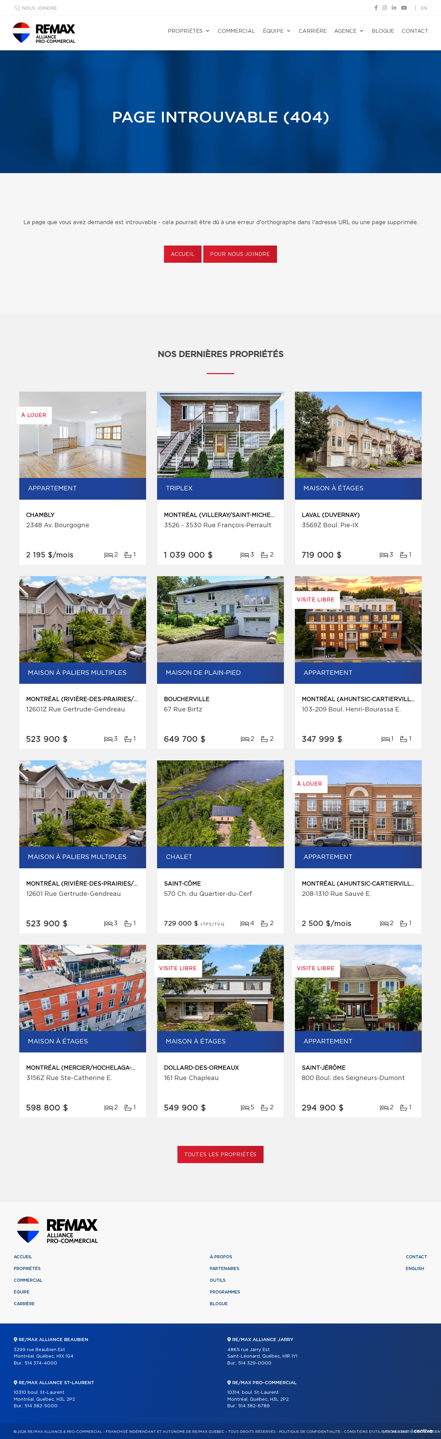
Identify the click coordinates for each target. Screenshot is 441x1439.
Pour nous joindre (240, 254)
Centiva (422, 1431)
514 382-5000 (41, 1406)
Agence (345, 31)
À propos (221, 1257)
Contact (415, 31)
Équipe (273, 31)
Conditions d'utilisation (370, 1431)
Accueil (183, 254)
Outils (218, 1280)
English (415, 1269)
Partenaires (224, 1269)
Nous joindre (39, 8)
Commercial (236, 31)
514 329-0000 (254, 1363)
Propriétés (185, 31)
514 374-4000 (40, 1363)
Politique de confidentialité (309, 1431)
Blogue (383, 31)
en (424, 8)
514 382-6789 (254, 1406)
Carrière (313, 31)
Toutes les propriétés (220, 1154)
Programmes (225, 1292)
